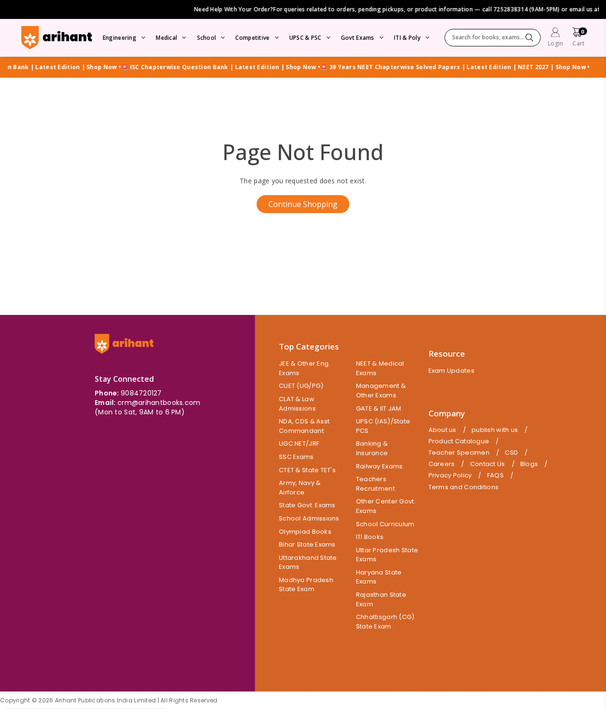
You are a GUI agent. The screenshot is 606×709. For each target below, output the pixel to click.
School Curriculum (385, 524)
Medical (166, 38)
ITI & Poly (407, 38)
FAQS (495, 475)
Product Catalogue (459, 441)
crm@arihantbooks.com (159, 402)
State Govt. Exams (307, 505)
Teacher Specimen (459, 453)
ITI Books (370, 536)
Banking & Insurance (372, 448)
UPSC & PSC (305, 38)
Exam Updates (451, 370)
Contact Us (487, 464)
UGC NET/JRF (299, 443)
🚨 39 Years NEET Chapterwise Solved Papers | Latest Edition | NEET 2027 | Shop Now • (446, 67)
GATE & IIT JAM (378, 408)
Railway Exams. (380, 466)
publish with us (495, 430)
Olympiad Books (305, 531)
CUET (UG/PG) (301, 385)
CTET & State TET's (307, 470)
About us (442, 430)
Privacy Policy (450, 475)
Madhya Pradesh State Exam (306, 584)
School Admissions (309, 518)
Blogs (529, 464)
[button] (578, 38)
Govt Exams (357, 38)
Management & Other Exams (381, 390)
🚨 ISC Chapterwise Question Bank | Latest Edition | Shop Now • (212, 67)
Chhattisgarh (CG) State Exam (385, 621)
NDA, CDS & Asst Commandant (304, 426)
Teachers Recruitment (375, 484)
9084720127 (141, 393)
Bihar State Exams (307, 544)
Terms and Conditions (463, 487)
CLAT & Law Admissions (297, 404)
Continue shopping (303, 204)
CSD (511, 453)
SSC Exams (296, 456)
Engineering (119, 38)
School (206, 38)
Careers (441, 464)
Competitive (252, 38)
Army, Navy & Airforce (300, 487)
